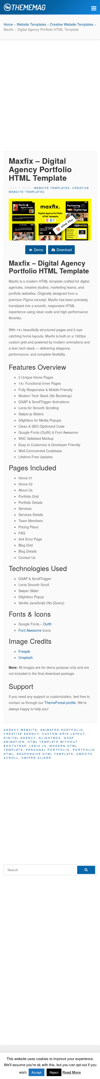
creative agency (21, 734)
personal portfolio (48, 750)
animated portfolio (61, 730)
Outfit (47, 623)
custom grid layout (63, 734)
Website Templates (31, 24)
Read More (71, 1072)
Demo (38, 249)
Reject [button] (54, 1072)
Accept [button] (37, 1072)
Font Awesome (30, 630)
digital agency (20, 738)
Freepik (24, 651)
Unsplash (25, 657)
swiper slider (36, 758)
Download (64, 249)
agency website (20, 730)
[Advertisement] (50, 94)
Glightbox (50, 738)
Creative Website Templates (71, 24)
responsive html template (45, 754)
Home (8, 24)
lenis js (38, 746)
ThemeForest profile (60, 702)
